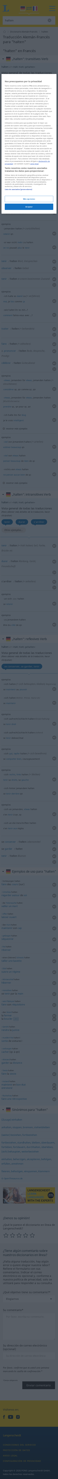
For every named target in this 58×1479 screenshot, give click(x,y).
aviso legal (34, 164)
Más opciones (29, 199)
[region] (29, 144)
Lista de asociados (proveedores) (18, 189)
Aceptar (29, 207)
